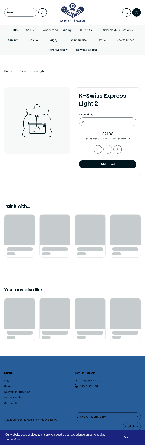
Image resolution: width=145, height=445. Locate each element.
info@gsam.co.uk (91, 380)
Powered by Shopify (45, 419)
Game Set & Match (23, 419)
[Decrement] (98, 149)
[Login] (126, 12)
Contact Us (11, 403)
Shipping (102, 138)
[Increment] (117, 149)
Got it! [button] (127, 437)
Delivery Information (17, 391)
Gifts (14, 30)
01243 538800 (89, 386)
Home (8, 71)
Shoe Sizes (86, 114)
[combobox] (20, 12)
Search (8, 386)
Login (7, 380)
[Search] (42, 12)
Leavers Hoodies (86, 49)
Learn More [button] (13, 439)
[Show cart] (136, 12)
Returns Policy (13, 397)
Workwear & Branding (57, 30)
